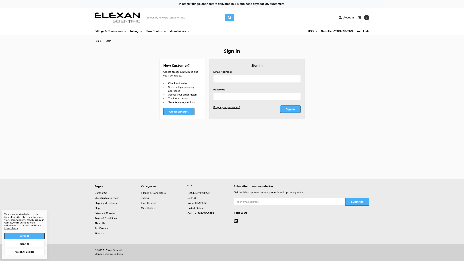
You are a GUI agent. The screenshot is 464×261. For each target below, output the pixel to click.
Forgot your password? (226, 107)
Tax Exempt (101, 228)
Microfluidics (177, 31)
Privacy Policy (11, 228)
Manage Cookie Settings (109, 253)
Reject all (25, 243)
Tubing (134, 31)
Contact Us (101, 192)
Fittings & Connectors (109, 31)
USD (311, 31)
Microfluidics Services (107, 197)
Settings (24, 235)
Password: (219, 89)
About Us (100, 223)
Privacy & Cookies (105, 213)
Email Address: (222, 71)
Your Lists (363, 31)
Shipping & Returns (106, 203)
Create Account (178, 111)
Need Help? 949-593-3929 (337, 31)
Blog (97, 208)
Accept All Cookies (24, 251)
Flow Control (154, 31)
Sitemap (99, 233)
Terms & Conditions (106, 218)
